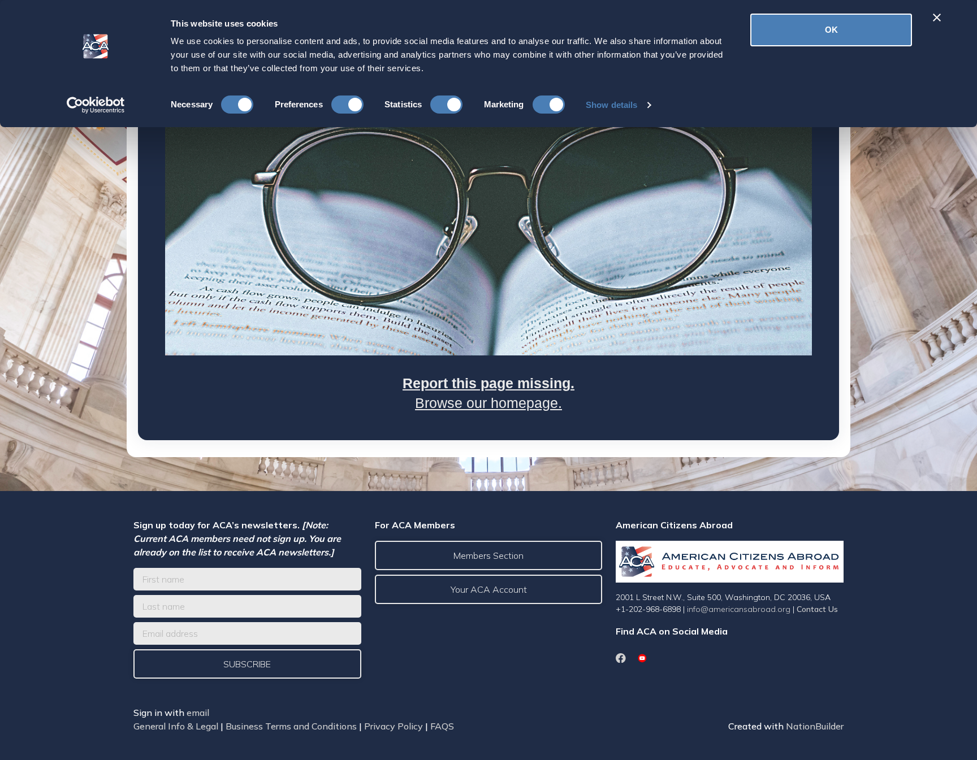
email (198, 712)
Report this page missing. (488, 383)
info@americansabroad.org (738, 609)
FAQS (442, 726)
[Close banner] (937, 17)
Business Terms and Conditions (291, 726)
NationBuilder (815, 726)
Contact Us (817, 609)
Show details (611, 105)
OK (831, 29)
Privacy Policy (393, 726)
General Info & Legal (175, 726)
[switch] (347, 104)
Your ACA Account (489, 589)
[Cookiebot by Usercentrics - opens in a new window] (95, 105)
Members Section (488, 555)
